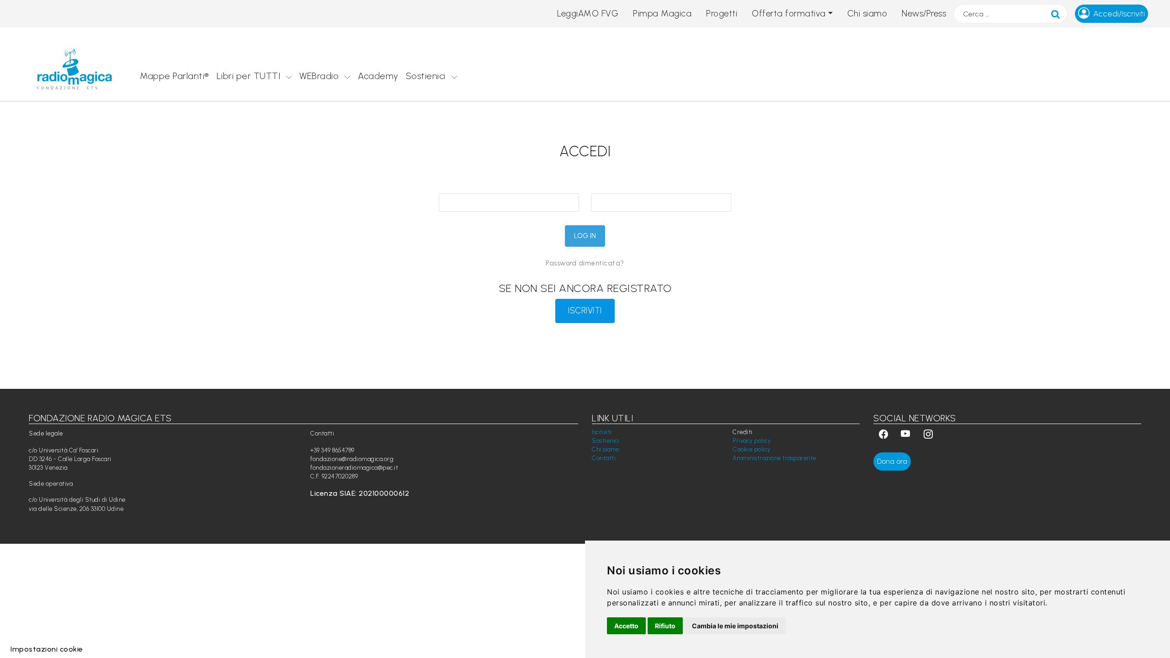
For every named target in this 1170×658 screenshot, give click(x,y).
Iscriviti (602, 432)
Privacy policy (752, 440)
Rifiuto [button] (665, 626)
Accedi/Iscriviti (1119, 14)
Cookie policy (752, 449)
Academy (378, 75)
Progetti (721, 13)
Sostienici (426, 75)
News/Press (924, 13)
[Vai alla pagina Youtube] (906, 435)
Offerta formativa (789, 13)
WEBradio (319, 75)
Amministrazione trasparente (774, 458)
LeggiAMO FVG (587, 13)
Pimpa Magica (662, 13)
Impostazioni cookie (47, 649)
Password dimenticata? (585, 263)
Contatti (604, 458)
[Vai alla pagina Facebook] (883, 435)
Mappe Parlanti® (174, 75)
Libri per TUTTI (249, 75)
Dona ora (892, 461)
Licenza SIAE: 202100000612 (359, 493)
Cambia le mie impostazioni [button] (735, 626)
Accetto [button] (626, 626)
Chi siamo (867, 13)
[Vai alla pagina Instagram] (928, 435)
